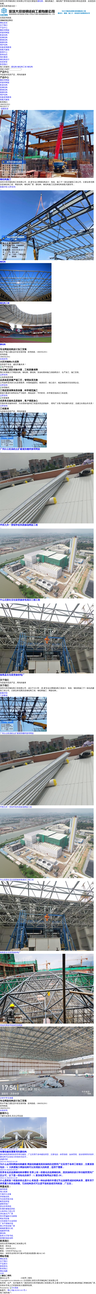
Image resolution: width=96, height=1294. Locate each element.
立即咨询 (11, 187)
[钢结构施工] (47, 177)
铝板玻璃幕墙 (5, 47)
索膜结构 (3, 42)
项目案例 (3, 57)
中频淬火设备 (5, 1194)
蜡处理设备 (4, 1219)
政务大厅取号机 (6, 1236)
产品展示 (3, 1264)
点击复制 (27, 1280)
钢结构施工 (5, 179)
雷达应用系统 (5, 1206)
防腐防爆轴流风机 (7, 1209)
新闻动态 (3, 55)
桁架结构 (3, 35)
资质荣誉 (3, 62)
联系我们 (3, 64)
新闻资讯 (3, 1266)
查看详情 (3, 187)
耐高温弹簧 (4, 1201)
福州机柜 (3, 1189)
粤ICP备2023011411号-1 (17, 1290)
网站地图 (3, 1271)
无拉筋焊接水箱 (6, 1199)
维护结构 (3, 45)
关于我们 (3, 25)
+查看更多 (4, 109)
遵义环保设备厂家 (7, 1226)
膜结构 (40, 1)
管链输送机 (4, 1197)
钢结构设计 (4, 59)
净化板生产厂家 (6, 1214)
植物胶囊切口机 (6, 1228)
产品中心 (3, 28)
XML (2, 1273)
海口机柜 (3, 1192)
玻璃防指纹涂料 (6, 1238)
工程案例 (3, 695)
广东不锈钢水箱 (6, 1223)
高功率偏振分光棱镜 (8, 1216)
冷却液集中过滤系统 (8, 1221)
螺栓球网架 (4, 30)
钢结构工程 (22, 67)
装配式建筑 (4, 50)
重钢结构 (3, 40)
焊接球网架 (4, 33)
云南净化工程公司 (7, 1211)
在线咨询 (3, 359)
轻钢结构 (3, 37)
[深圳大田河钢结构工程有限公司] (45, 16)
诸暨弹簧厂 (4, 1204)
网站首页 (3, 23)
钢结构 (30, 67)
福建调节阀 (4, 1231)
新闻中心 (3, 52)
